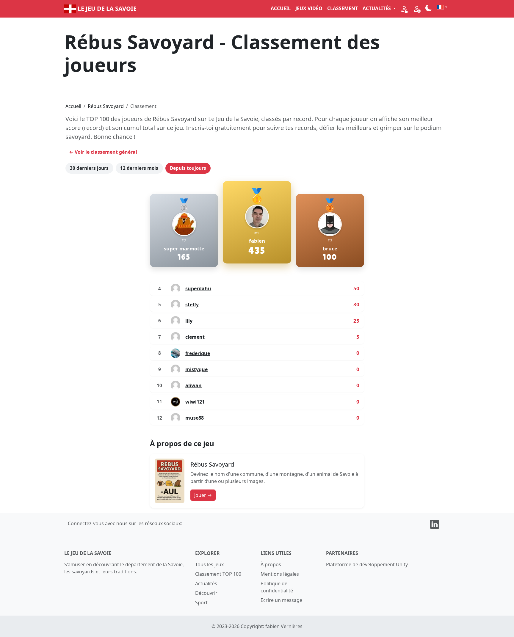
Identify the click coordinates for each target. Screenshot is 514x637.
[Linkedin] (434, 523)
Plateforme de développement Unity (367, 564)
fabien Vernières (284, 626)
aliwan (193, 385)
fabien (257, 241)
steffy (192, 304)
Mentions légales (280, 574)
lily (188, 321)
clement (195, 337)
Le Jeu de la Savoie (106, 8)
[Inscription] (416, 8)
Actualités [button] (377, 8)
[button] (442, 7)
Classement (342, 8)
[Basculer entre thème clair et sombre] (428, 8)
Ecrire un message (281, 600)
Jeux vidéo (308, 8)
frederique (197, 353)
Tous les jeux (209, 564)
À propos (271, 564)
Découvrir (206, 593)
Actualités (206, 583)
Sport (201, 602)
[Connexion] (404, 8)
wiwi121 (195, 401)
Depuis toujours (188, 168)
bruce (330, 249)
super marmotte (184, 249)
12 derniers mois (139, 168)
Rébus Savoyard (106, 106)
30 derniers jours (89, 168)
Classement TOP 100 (218, 574)
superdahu (198, 288)
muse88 (194, 418)
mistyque (196, 369)
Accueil (281, 8)
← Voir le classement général (103, 152)
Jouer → (203, 495)
